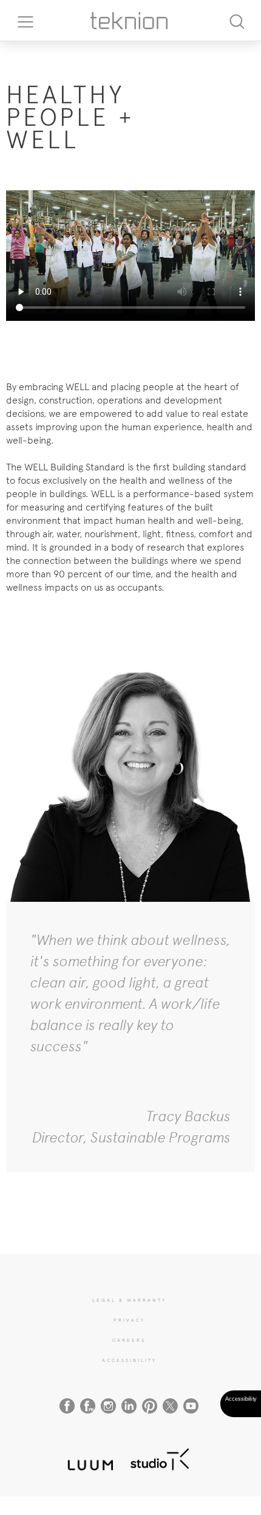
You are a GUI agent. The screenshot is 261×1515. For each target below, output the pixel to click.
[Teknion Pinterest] (149, 1406)
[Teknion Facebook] (67, 1406)
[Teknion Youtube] (190, 1406)
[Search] (237, 20)
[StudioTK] (159, 1458)
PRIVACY (129, 1320)
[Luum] (87, 1458)
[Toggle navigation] (21, 21)
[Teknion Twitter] (170, 1406)
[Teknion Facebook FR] (87, 1406)
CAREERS (129, 1340)
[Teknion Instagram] (108, 1406)
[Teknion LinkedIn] (129, 1406)
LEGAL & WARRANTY (129, 1300)
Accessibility (129, 1360)
